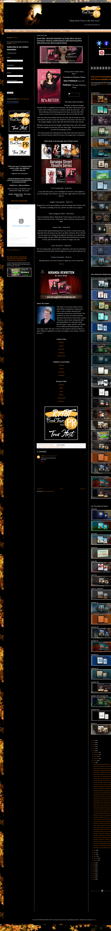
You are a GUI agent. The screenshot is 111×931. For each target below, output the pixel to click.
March (95, 856)
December (96, 752)
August (95, 760)
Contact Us (43, 30)
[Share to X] (60, 445)
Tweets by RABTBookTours (13, 250)
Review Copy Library (32, 30)
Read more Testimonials (19, 201)
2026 (93, 740)
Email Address (10, 65)
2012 (93, 879)
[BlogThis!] (59, 445)
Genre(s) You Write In (12, 80)
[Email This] (57, 445)
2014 (93, 875)
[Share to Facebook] (62, 445)
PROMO (57, 447)
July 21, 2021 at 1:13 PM (51, 456)
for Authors (13, 43)
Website (9, 72)
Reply (42, 461)
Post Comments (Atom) (48, 491)
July (95, 762)
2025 (93, 742)
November (96, 754)
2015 (93, 873)
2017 (93, 869)
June (95, 850)
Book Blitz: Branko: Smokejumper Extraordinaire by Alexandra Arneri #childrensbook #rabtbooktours (17, 258)
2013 (93, 877)
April (95, 854)
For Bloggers (66, 30)
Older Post (82, 488)
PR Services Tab (104, 84)
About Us (13, 30)
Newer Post (40, 488)
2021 (93, 750)
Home (7, 30)
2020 (93, 863)
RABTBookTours (12, 244)
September (96, 758)
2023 (93, 746)
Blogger (94, 919)
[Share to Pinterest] (64, 445)
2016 (93, 871)
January (96, 860)
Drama (53, 447)
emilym (43, 456)
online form (14, 37)
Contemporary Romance (46, 447)
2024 (93, 744)
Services (21, 30)
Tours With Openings (54, 30)
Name (8, 57)
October (96, 756)
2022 (93, 748)
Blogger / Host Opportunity (23, 99)
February (96, 858)
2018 (93, 867)
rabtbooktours (23, 244)
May (95, 852)
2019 (93, 865)
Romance (61, 447)
